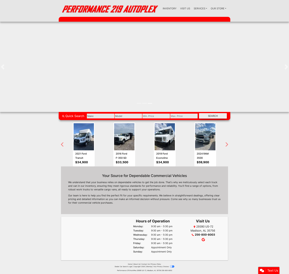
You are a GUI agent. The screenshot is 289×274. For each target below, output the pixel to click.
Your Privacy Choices (161, 266)
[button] (2, 67)
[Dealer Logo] (109, 8)
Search (213, 115)
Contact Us (145, 264)
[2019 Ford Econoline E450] (165, 136)
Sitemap (149, 266)
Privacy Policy (156, 264)
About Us (137, 264)
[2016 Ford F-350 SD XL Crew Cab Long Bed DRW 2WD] (124, 136)
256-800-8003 (205, 234)
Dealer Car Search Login (123, 266)
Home (130, 264)
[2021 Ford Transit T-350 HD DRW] (84, 136)
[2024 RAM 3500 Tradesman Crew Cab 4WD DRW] (205, 136)
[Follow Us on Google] (202, 239)
